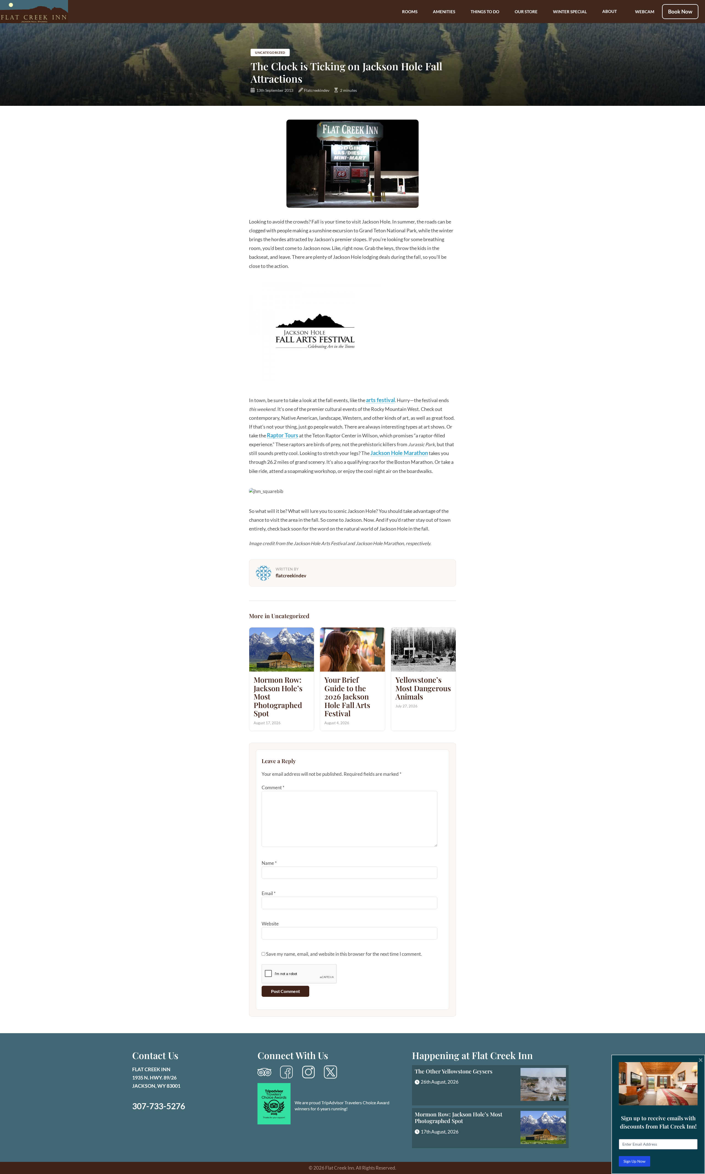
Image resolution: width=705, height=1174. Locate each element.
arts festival (380, 400)
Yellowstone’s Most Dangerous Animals (423, 688)
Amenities (444, 11)
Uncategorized (270, 52)
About (609, 11)
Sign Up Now (634, 1161)
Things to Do (485, 11)
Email (269, 893)
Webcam (644, 11)
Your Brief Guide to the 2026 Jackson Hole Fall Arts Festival (347, 696)
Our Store (526, 11)
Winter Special (570, 11)
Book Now (680, 11)
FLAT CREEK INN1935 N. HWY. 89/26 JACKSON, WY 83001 (156, 1077)
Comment (273, 787)
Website (270, 924)
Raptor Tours (282, 435)
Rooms (409, 11)
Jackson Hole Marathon (399, 452)
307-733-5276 (158, 1106)
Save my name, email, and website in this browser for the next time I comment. (344, 954)
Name (269, 863)
